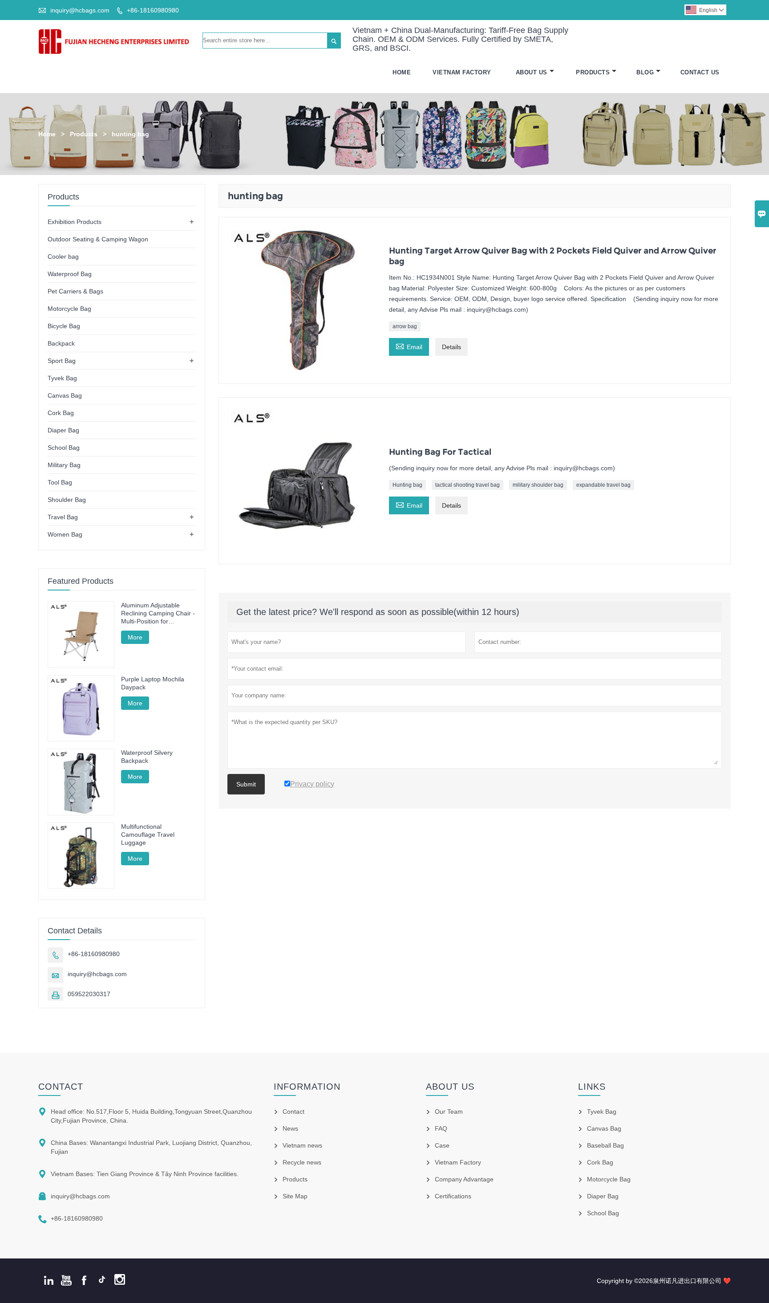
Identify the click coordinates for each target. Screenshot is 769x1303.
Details (451, 346)
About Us (531, 72)
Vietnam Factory (462, 72)
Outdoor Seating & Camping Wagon (98, 239)
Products (593, 72)
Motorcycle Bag (69, 308)
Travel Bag (63, 517)
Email (409, 345)
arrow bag (405, 326)
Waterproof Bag (70, 273)
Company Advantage (464, 1179)
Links (592, 1086)
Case (442, 1145)
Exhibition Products (74, 221)
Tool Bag (60, 482)
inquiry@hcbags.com (79, 10)
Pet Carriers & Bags (75, 291)
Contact (60, 1086)
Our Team (449, 1111)
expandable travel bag (603, 485)
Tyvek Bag (62, 378)
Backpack (61, 343)
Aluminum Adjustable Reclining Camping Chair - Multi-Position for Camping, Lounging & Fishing (158, 613)
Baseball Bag (605, 1145)
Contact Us (700, 72)
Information (307, 1086)
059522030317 (89, 994)
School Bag (64, 447)
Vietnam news (302, 1145)
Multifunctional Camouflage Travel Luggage (147, 834)
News (290, 1128)
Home (402, 72)
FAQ (441, 1128)
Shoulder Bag (67, 499)
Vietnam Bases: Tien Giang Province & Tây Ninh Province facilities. (145, 1173)
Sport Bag (62, 360)
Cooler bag (63, 256)
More (135, 637)
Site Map (295, 1196)
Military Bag (64, 464)
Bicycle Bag (64, 326)
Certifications (453, 1196)
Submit (246, 784)
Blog (645, 72)
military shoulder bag (538, 485)
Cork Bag (61, 412)
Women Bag (65, 534)
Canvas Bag (65, 395)
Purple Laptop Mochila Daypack (152, 683)
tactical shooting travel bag (467, 485)
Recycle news (302, 1162)
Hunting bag (407, 485)
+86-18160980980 (153, 10)
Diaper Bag (63, 430)
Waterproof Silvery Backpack (147, 756)
